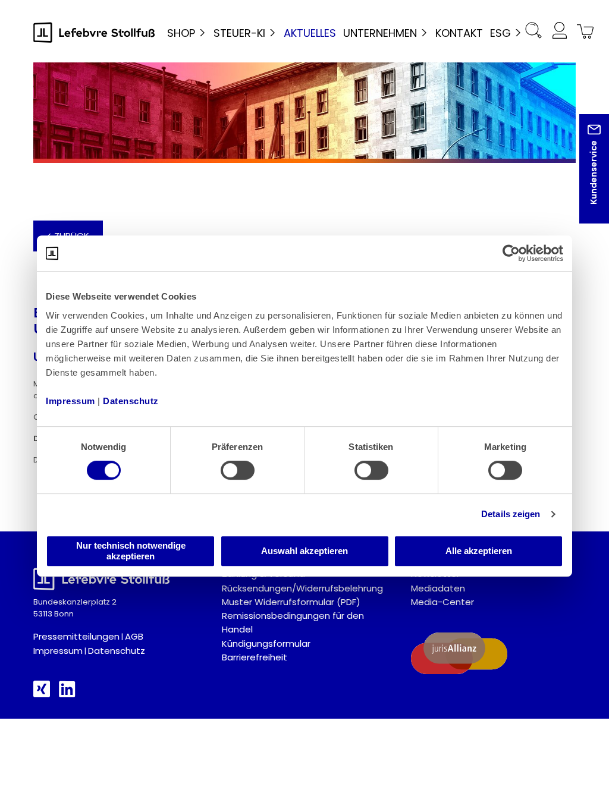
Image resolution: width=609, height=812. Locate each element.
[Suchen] (533, 32)
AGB (134, 636)
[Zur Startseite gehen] (94, 32)
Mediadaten (438, 588)
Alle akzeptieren (478, 551)
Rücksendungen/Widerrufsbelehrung (302, 588)
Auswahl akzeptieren (304, 551)
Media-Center (442, 602)
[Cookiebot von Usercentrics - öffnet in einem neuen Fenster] (511, 253)
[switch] (238, 470)
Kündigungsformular (266, 643)
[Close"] (585, 178)
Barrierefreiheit (254, 657)
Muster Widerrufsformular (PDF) (291, 602)
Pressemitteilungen (76, 636)
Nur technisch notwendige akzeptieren (131, 550)
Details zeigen (510, 514)
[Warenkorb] (583, 32)
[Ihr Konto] (559, 32)
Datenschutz (116, 650)
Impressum (58, 650)
